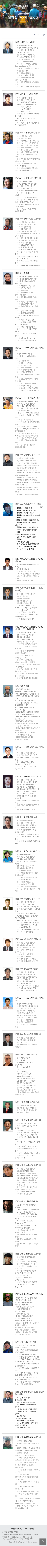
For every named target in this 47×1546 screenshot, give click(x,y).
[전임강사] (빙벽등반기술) (28, 1120)
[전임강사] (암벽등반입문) (28, 1437)
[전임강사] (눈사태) (27, 1342)
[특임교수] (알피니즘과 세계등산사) (29, 349)
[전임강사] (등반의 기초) (27, 1102)
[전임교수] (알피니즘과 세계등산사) (29, 748)
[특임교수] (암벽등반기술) (28, 178)
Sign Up (37, 7)
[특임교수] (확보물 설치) (27, 398)
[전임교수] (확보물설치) (27, 969)
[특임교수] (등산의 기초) (27, 455)
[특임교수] (27, 273)
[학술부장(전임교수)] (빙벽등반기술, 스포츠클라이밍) (29, 628)
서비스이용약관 (29, 1529)
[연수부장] (27, 686)
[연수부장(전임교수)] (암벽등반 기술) (29, 560)
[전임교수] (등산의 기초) (27, 851)
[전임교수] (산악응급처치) (28, 776)
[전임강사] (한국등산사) (27, 1201)
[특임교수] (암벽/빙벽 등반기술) (29, 505)
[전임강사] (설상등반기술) (28, 1254)
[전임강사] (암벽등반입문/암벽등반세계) (29, 1393)
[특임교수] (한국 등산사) (27, 132)
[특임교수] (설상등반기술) (28, 218)
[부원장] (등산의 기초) (27, 94)
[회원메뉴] (38, 5)
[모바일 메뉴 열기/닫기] (43, 5)
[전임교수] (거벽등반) (27, 817)
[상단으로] (42, 1541)
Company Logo (15, 6)
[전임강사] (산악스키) (27, 1054)
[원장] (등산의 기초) (27, 42)
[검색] (34, 5)
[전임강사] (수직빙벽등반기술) (29, 1294)
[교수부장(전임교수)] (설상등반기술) (29, 589)
